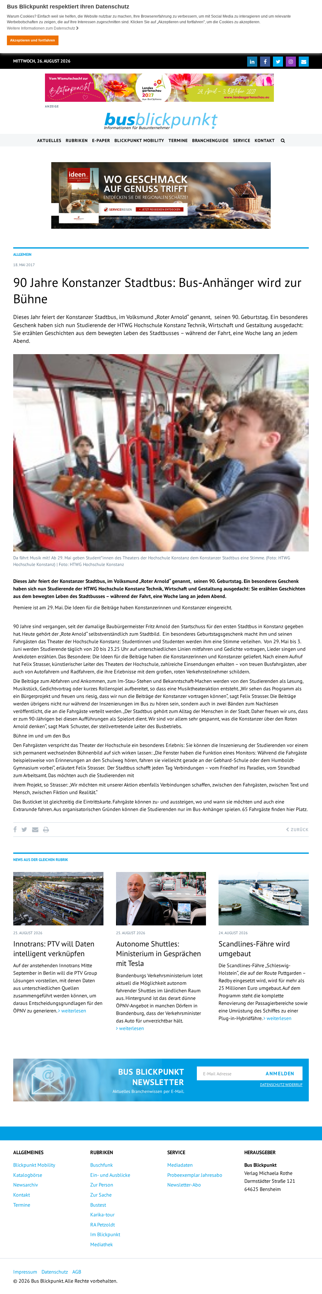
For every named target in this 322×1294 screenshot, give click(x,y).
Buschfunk (101, 1165)
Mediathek (101, 1244)
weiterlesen (73, 1010)
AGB (76, 1272)
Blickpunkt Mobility (139, 140)
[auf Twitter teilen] (24, 829)
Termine (178, 140)
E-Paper (101, 140)
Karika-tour (102, 1214)
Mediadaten (180, 1165)
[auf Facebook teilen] (16, 829)
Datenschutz (55, 1272)
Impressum (25, 1272)
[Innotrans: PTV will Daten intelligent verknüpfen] (58, 898)
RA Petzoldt (102, 1224)
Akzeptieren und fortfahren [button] (32, 40)
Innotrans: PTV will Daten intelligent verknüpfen (53, 948)
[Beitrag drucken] (46, 829)
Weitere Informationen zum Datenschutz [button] (41, 28)
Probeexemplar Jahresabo (194, 1175)
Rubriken (77, 140)
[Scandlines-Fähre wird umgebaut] (264, 898)
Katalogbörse (27, 1175)
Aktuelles (49, 140)
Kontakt (265, 140)
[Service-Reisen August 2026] (161, 195)
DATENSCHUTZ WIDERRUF (281, 1084)
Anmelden (280, 1073)
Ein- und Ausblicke (110, 1175)
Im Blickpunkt (105, 1234)
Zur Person (101, 1185)
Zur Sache (101, 1195)
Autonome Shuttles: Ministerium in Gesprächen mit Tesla (158, 953)
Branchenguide (210, 140)
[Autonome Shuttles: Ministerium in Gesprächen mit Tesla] (161, 898)
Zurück (299, 829)
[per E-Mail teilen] (35, 829)
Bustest (98, 1205)
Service (241, 140)
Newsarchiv (25, 1185)
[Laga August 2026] (159, 88)
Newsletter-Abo (184, 1185)
